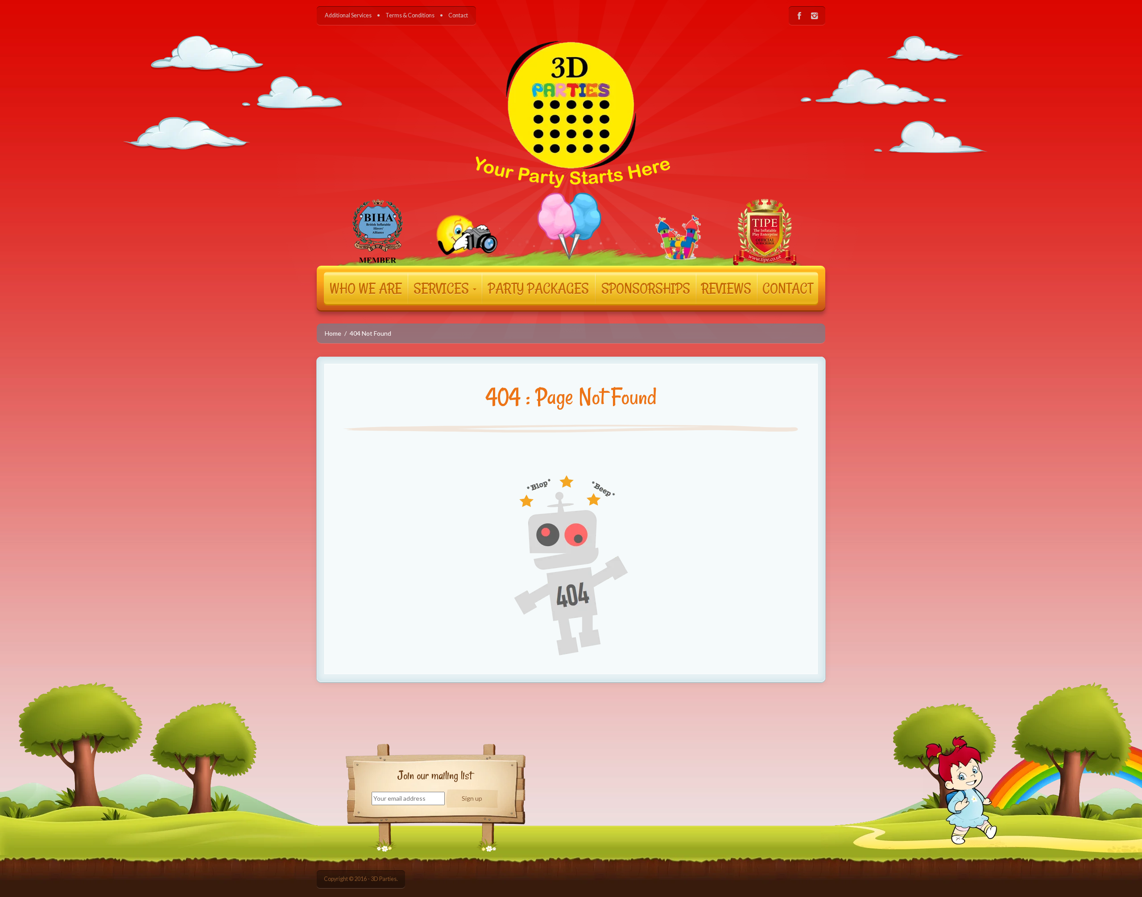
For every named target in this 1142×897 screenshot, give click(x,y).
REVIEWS (726, 288)
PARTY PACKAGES (538, 288)
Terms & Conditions (409, 15)
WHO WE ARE (366, 288)
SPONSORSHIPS (645, 288)
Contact (458, 15)
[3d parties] (571, 138)
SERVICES (443, 288)
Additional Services (348, 15)
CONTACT (787, 288)
